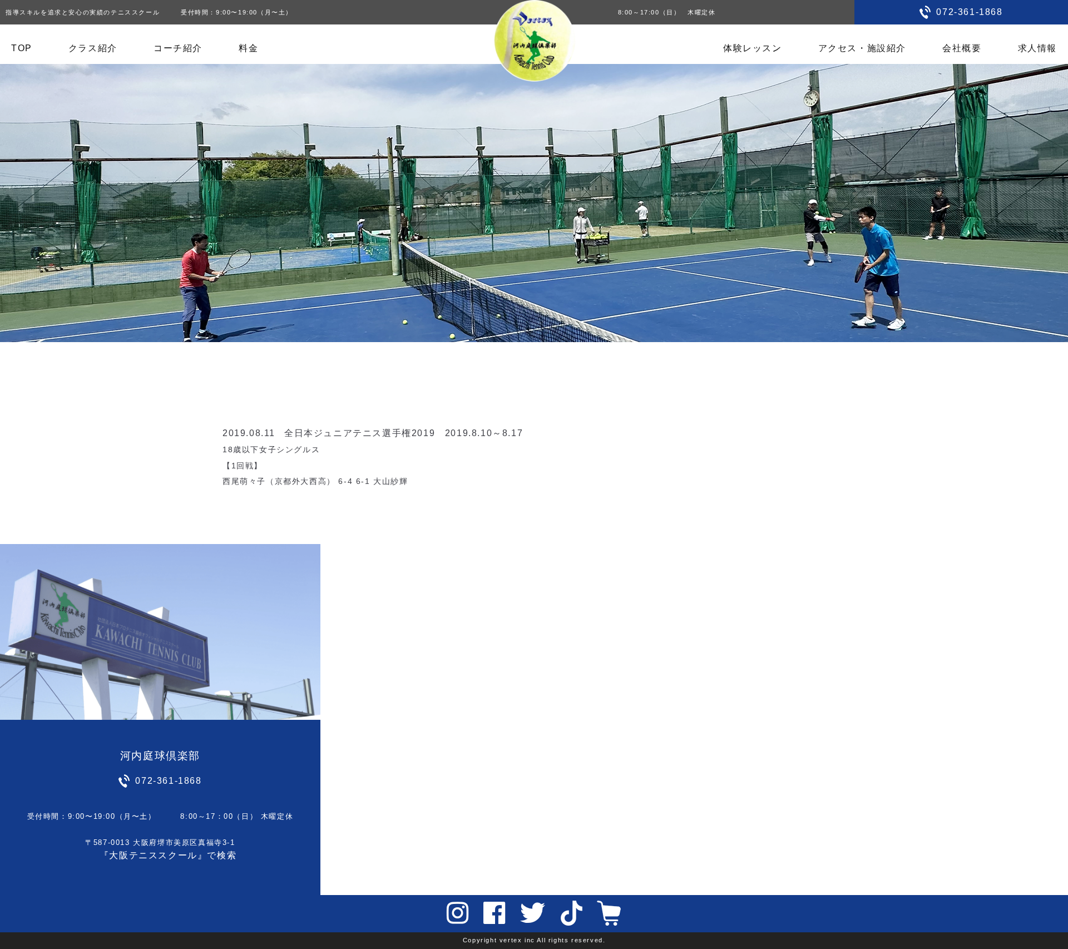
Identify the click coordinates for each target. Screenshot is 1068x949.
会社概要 (961, 48)
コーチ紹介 (178, 48)
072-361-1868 (969, 12)
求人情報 (1037, 48)
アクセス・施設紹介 (862, 48)
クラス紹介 (92, 48)
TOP (21, 48)
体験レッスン (752, 48)
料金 (248, 48)
